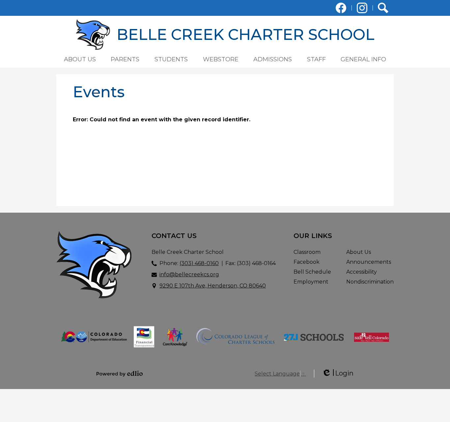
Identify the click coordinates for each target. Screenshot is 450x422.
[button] (80, 59)
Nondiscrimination (370, 282)
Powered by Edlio (120, 373)
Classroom (307, 252)
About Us (358, 252)
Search (383, 8)
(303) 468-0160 (199, 263)
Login (337, 373)
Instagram (362, 8)
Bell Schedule (312, 272)
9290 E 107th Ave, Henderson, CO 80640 (212, 286)
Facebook (341, 8)
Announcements (368, 262)
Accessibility (361, 272)
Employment (311, 282)
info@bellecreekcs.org (189, 274)
